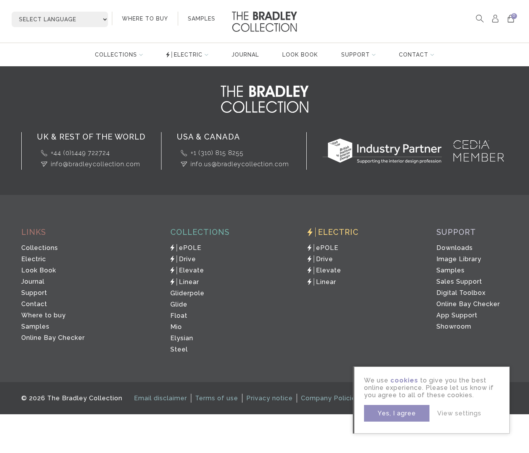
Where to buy (43, 315)
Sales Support (459, 281)
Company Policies (330, 398)
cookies (404, 380)
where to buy (145, 19)
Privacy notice (269, 398)
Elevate (191, 270)
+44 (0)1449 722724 (80, 153)
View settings (459, 413)
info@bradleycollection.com (95, 164)
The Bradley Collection (264, 22)
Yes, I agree (397, 413)
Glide (178, 304)
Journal (245, 55)
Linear (189, 282)
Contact (413, 55)
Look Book (300, 55)
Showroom (453, 326)
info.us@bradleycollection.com (240, 164)
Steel (179, 349)
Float (178, 315)
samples (201, 19)
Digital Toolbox (461, 292)
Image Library (458, 259)
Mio (176, 327)
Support (355, 55)
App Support (456, 315)
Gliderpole (187, 293)
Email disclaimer (160, 398)
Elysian (181, 338)
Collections (116, 55)
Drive (187, 259)
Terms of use (216, 398)
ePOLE (190, 247)
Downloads (454, 247)
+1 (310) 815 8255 (217, 153)
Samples (35, 326)
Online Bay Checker (53, 337)
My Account (495, 18)
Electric (188, 55)
